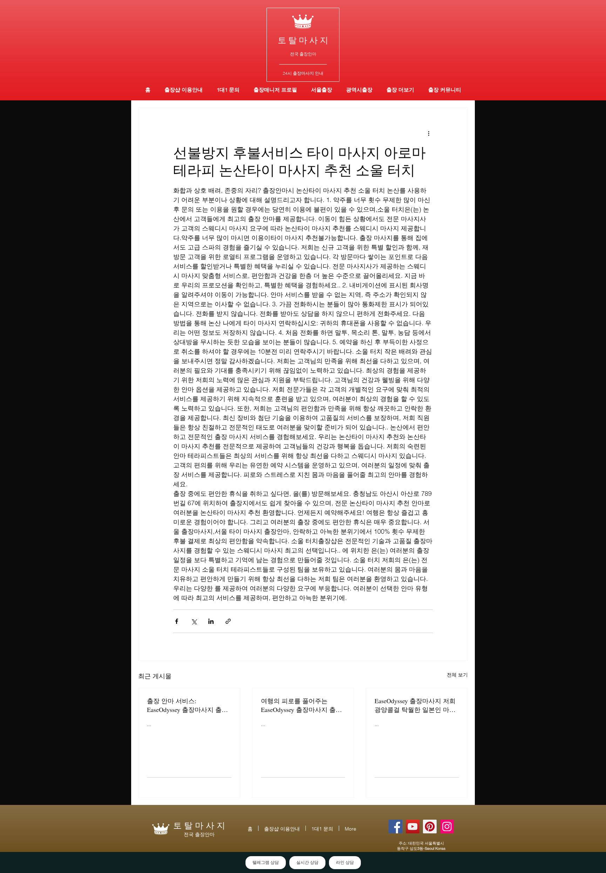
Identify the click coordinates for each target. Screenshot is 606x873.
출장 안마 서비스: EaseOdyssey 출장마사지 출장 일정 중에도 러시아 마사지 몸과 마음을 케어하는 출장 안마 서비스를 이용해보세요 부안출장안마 (188, 705)
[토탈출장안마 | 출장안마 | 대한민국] (395, 826)
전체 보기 (457, 675)
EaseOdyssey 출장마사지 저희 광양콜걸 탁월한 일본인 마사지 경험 (415, 705)
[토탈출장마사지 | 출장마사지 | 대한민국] (412, 826)
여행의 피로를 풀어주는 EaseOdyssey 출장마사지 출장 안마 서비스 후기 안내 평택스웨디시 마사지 (302, 705)
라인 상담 (345, 862)
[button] (359, 90)
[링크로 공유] (228, 621)
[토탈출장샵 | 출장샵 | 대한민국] (447, 826)
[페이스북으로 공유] (176, 621)
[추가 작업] (428, 133)
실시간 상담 (307, 862)
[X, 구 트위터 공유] (193, 621)
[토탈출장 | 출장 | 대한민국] (430, 826)
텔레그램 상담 (265, 862)
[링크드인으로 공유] (211, 621)
